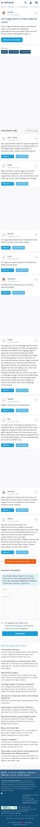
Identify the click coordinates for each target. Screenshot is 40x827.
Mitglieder (22, 772)
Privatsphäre (29, 818)
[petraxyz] (4, 492)
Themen (11, 7)
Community (12, 772)
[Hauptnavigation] (36, 2)
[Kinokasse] (4, 279)
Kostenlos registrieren (21, 583)
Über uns (5, 775)
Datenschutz (19, 818)
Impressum (9, 818)
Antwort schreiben (12, 40)
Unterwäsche (25, 52)
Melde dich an (8, 578)
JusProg (18, 813)
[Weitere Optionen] (36, 13)
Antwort (6, 597)
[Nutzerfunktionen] (30, 2)
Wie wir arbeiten (24, 775)
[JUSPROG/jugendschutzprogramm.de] (9, 807)
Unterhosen (23, 7)
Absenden (20, 633)
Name (4, 589)
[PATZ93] (4, 13)
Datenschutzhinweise (13, 628)
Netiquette (31, 772)
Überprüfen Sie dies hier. (29, 803)
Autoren (13, 775)
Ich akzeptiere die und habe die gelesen (19, 626)
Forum (3, 7)
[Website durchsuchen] (25, 2)
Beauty (4, 52)
